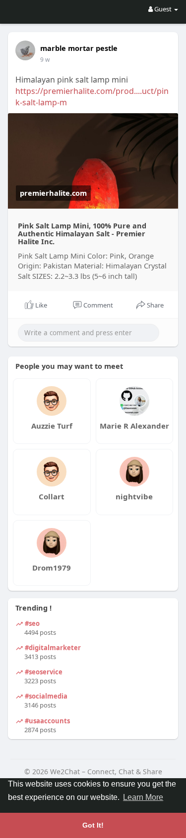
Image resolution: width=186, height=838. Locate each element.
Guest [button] (163, 8)
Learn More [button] (143, 797)
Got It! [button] (93, 825)
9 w (45, 59)
